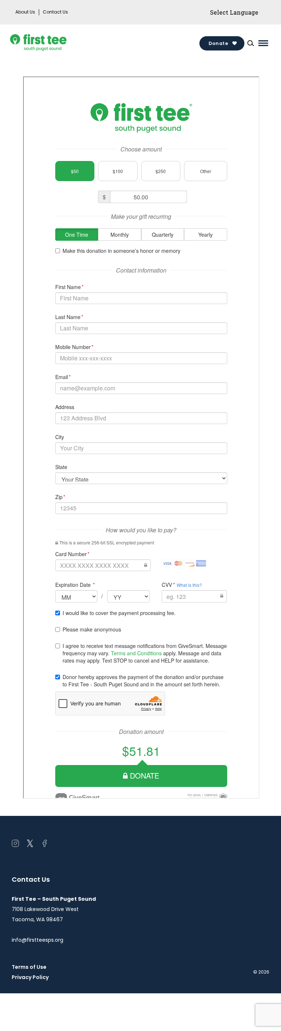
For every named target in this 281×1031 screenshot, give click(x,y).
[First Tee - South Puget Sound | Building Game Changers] (52, 43)
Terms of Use (29, 967)
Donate (218, 43)
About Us (25, 12)
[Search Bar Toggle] (250, 43)
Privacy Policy (30, 977)
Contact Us (55, 12)
